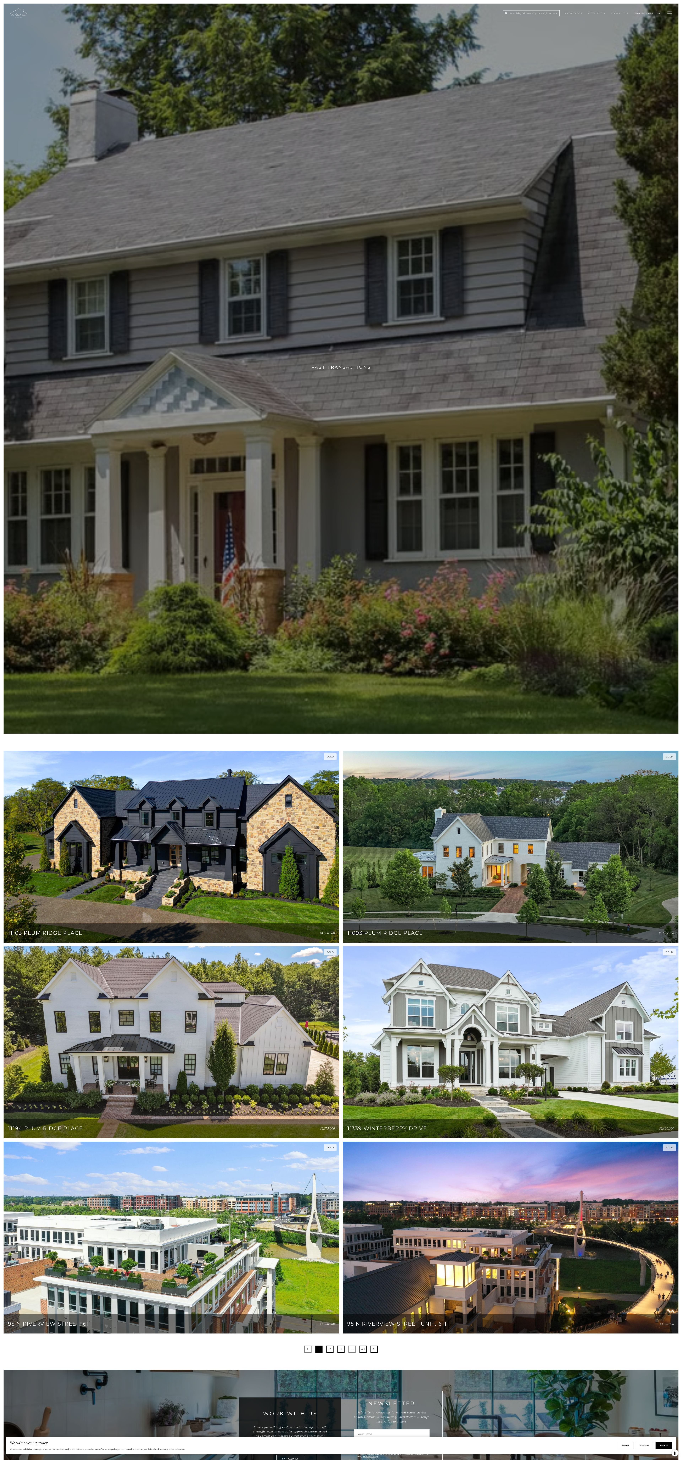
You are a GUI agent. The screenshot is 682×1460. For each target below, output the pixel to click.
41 (363, 1349)
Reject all (625, 1445)
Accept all (664, 1445)
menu (661, 13)
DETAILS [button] (323, 935)
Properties (573, 13)
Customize (644, 1445)
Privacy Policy (370, 1456)
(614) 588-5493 (643, 13)
